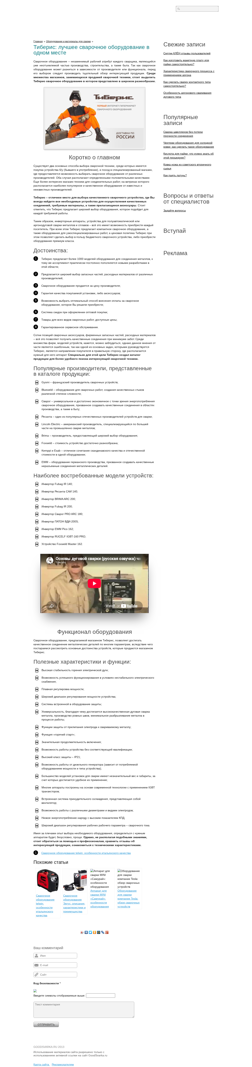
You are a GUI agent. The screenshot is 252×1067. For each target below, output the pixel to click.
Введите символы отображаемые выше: (59, 995)
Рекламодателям (63, 1064)
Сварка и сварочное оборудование (66, 9)
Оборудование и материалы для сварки (68, 41)
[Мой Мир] (99, 932)
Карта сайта (41, 1064)
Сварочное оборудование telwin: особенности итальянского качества (86, 853)
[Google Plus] (107, 932)
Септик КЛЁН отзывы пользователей (186, 53)
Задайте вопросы (174, 210)
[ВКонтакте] (86, 932)
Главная (38, 41)
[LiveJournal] (103, 932)
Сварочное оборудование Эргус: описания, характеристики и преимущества (74, 903)
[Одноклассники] (95, 932)
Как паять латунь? (175, 175)
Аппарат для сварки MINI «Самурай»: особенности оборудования (99, 898)
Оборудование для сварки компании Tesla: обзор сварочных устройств (129, 898)
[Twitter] (90, 932)
